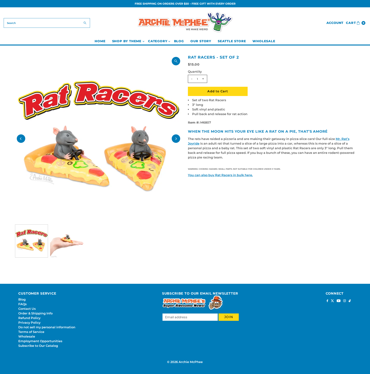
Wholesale (263, 41)
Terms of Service (31, 332)
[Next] (176, 138)
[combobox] (47, 23)
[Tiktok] (350, 301)
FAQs (22, 304)
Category (157, 41)
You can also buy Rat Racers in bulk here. (220, 175)
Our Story (200, 41)
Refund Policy (29, 318)
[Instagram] (344, 301)
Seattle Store (232, 41)
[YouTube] (339, 301)
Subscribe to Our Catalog (38, 346)
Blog (179, 41)
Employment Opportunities (40, 341)
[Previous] (21, 138)
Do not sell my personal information (46, 327)
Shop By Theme (126, 41)
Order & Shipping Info (35, 313)
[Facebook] (327, 301)
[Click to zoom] (176, 61)
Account (334, 23)
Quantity (195, 71)
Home (100, 41)
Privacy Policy (29, 322)
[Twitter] (332, 301)
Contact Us (27, 309)
